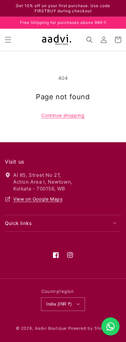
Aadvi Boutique (50, 328)
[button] (8, 40)
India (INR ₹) (58, 304)
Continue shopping (62, 115)
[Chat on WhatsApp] (110, 326)
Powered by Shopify (89, 328)
